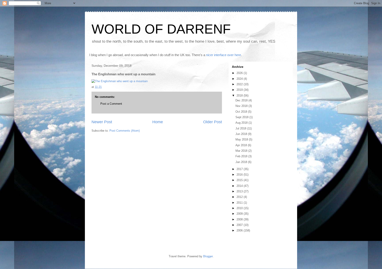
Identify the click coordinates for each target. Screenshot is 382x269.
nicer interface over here (223, 55)
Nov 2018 (241, 106)
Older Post (212, 122)
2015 (240, 180)
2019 (240, 89)
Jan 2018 (241, 162)
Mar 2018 (241, 150)
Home (157, 122)
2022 (240, 84)
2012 (240, 197)
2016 (240, 174)
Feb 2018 (241, 156)
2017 (240, 169)
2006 (240, 230)
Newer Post (102, 122)
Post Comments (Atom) (124, 130)
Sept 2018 (242, 117)
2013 (240, 191)
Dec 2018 (241, 100)
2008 (240, 219)
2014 (240, 186)
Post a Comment (111, 103)
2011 (240, 202)
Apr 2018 (241, 145)
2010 (240, 208)
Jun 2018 (241, 134)
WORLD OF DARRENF (161, 29)
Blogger (208, 256)
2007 (240, 225)
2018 (240, 95)
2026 (240, 73)
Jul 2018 (241, 128)
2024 (240, 78)
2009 (240, 213)
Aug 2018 (241, 122)
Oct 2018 (241, 111)
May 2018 (242, 139)
